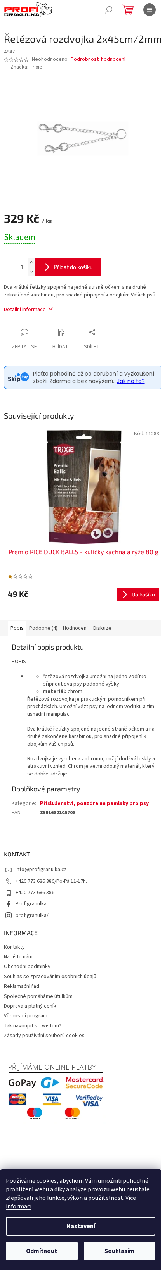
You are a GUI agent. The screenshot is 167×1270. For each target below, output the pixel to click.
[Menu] (149, 9)
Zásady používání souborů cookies (44, 1035)
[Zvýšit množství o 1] (31, 262)
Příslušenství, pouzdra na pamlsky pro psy (94, 803)
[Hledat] (109, 9)
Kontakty (14, 947)
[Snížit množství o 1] (31, 271)
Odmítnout (41, 1251)
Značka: (26, 67)
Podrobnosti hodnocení (98, 59)
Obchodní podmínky (27, 966)
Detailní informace (25, 310)
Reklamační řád (21, 986)
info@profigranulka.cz (41, 870)
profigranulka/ (32, 915)
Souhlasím (119, 1251)
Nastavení (80, 1226)
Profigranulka (31, 904)
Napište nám (18, 957)
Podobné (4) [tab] (43, 628)
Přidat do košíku (73, 267)
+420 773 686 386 (35, 892)
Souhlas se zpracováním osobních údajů (50, 977)
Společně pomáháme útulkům (38, 996)
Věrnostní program (25, 1016)
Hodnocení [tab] (75, 628)
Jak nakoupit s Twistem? (32, 1026)
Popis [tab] (17, 628)
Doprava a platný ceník (30, 1006)
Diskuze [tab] (102, 628)
